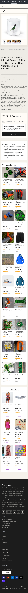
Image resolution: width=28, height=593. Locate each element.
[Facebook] (3, 512)
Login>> (7, 416)
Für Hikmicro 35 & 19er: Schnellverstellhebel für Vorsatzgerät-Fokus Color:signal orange (8, 201)
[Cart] (25, 6)
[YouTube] (10, 512)
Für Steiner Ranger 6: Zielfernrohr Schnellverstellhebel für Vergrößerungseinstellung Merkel (8, 245)
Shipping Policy (5, 558)
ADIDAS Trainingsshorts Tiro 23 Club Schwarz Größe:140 (20, 245)
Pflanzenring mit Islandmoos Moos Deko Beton (20, 310)
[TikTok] (14, 512)
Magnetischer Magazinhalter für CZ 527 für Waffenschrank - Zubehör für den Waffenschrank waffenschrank (7, 310)
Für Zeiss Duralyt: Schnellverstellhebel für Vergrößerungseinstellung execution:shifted (20, 180)
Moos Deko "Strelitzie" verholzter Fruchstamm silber (7, 332)
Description (4, 77)
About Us (4, 534)
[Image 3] (14, 42)
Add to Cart (14, 134)
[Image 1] (4, 42)
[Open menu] (2, 6)
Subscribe (6, 572)
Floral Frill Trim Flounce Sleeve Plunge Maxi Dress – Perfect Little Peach (7, 458)
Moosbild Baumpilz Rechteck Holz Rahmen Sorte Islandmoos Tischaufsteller (19, 375)
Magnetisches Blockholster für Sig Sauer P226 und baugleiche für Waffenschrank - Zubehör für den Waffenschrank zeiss (7, 223)
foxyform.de (5, 11)
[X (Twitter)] (18, 512)
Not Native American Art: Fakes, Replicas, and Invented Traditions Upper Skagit (19, 431)
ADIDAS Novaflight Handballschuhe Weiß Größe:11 (7, 288)
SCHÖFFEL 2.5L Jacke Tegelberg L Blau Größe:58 (19, 266)
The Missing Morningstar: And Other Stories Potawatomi (18, 458)
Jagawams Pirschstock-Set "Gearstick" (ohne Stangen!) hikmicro (8, 266)
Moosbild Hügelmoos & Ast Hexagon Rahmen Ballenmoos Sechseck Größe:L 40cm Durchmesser (7, 180)
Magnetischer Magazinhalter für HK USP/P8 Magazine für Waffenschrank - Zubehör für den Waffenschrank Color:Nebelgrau (19, 201)
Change (22, 126)
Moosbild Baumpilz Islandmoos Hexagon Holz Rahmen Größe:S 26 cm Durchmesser (19, 332)
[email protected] (14, 154)
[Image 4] (18, 42)
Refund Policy (5, 549)
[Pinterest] (22, 512)
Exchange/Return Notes (8, 144)
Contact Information (7, 560)
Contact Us (4, 536)
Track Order (5, 542)
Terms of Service (6, 555)
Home (2, 49)
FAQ (3, 539)
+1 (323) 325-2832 (6, 523)
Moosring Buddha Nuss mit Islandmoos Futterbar (8, 375)
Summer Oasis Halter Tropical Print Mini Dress (7, 405)
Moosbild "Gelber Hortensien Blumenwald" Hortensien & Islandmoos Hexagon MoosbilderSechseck (7, 353)
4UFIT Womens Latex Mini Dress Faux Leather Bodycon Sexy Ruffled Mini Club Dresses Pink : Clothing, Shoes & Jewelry (7, 431)
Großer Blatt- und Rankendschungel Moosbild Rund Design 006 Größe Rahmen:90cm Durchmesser (19, 223)
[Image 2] (9, 42)
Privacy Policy (5, 552)
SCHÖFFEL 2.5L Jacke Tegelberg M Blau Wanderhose (19, 288)
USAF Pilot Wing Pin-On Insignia (19, 405)
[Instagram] (7, 512)
